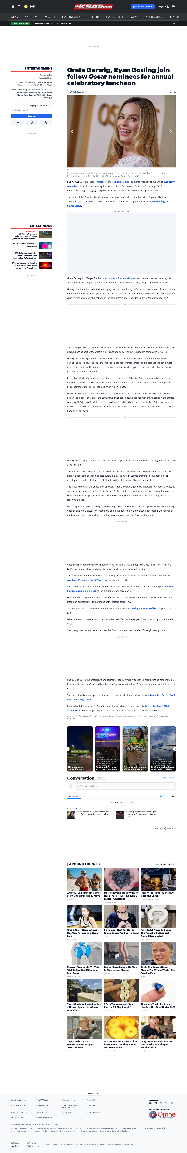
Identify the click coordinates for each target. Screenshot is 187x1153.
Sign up (171, 778)
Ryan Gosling (29, 95)
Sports (95, 16)
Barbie (102, 181)
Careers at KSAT (42, 1105)
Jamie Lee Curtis (159, 695)
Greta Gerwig (35, 92)
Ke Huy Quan (83, 699)
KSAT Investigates (73, 16)
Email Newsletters (18, 1100)
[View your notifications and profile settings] (173, 796)
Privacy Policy (67, 1113)
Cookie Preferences (44, 1118)
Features (175, 16)
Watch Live (31, 16)
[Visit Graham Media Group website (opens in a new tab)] (18, 1145)
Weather (50, 16)
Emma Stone (46, 90)
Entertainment (154, 16)
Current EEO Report (19, 1113)
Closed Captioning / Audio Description (69, 1106)
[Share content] (17, 122)
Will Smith (40, 95)
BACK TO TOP (93, 1093)
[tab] (74, 796)
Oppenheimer (121, 181)
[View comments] (45, 122)
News (14, 16)
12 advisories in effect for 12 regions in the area (51, 23)
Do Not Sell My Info (94, 1113)
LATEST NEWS (41, 226)
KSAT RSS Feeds (42, 1100)
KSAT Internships (18, 1105)
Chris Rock (35, 90)
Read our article (88, 1131)
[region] (121, 803)
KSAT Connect (114, 16)
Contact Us (91, 1100)
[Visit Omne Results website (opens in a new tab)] (162, 1115)
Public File (91, 1105)
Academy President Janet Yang (84, 579)
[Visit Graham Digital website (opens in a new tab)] (33, 1145)
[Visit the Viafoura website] (170, 828)
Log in (165, 778)
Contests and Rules (69, 1100)
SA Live (134, 16)
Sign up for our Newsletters (41, 106)
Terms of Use (41, 1113)
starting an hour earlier (142, 608)
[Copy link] (31, 122)
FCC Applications (18, 1118)
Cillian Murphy (23, 90)
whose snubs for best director (119, 278)
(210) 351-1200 (51, 1124)
